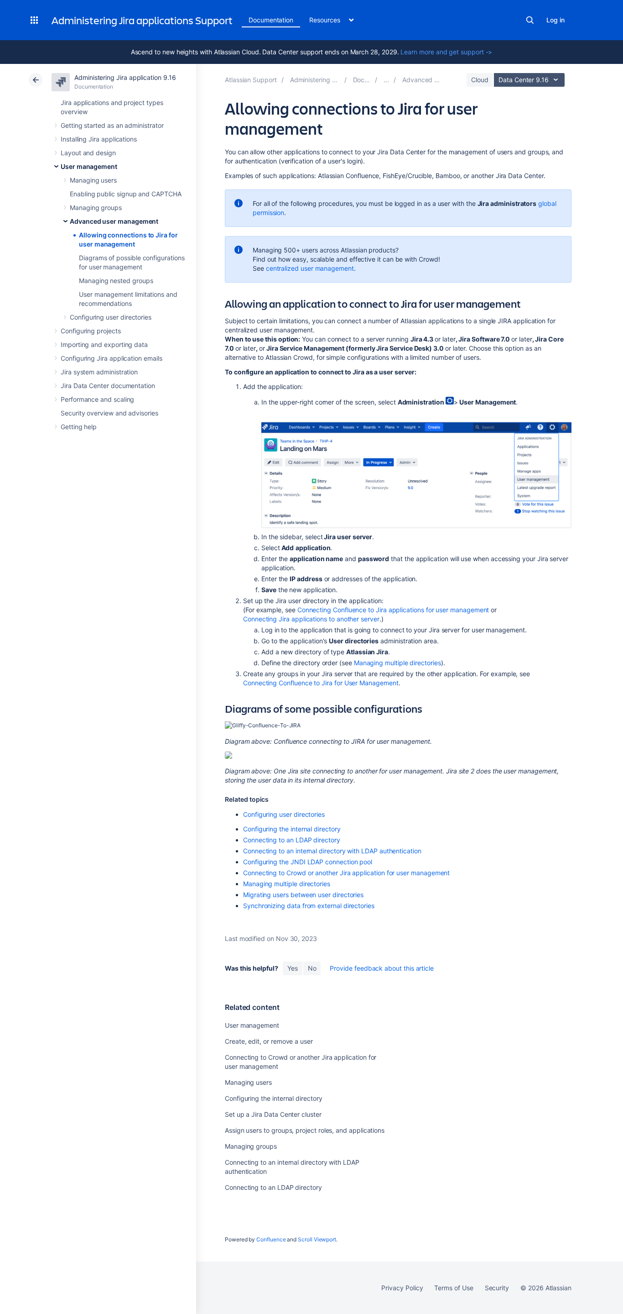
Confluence (271, 1239)
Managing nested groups (116, 280)
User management (89, 166)
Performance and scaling (97, 399)
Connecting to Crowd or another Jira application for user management (346, 873)
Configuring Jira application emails (111, 358)
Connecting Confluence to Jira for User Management (321, 683)
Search (530, 20)
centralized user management (310, 268)
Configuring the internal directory (292, 829)
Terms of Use (453, 1288)
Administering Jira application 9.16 (125, 77)
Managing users (93, 180)
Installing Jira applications (99, 139)
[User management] (386, 80)
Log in (555, 20)
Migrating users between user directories (303, 895)
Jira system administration (99, 372)
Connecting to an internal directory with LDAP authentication (332, 851)
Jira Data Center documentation (108, 385)
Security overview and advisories (109, 413)
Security (497, 1288)
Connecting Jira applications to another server (311, 619)
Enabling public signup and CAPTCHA (126, 194)
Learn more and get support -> (446, 52)
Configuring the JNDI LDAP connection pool (307, 862)
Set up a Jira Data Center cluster (273, 1114)
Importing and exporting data (104, 344)
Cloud (479, 80)
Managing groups (96, 207)
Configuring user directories (110, 317)
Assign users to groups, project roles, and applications (304, 1130)
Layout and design (88, 153)
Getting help (79, 427)
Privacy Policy (402, 1288)
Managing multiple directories (397, 663)
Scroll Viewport (317, 1239)
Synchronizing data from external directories (308, 905)
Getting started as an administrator (112, 125)
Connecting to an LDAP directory (291, 840)
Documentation (271, 20)
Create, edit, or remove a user (269, 1041)
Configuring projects (91, 331)
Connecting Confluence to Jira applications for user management (393, 610)
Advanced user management (114, 221)
